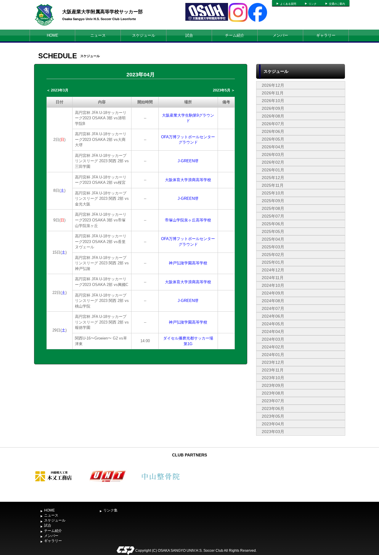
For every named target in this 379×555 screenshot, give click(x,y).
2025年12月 (273, 177)
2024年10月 (273, 285)
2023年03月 (273, 431)
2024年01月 (273, 354)
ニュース (98, 35)
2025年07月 (273, 216)
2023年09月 (273, 385)
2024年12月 (273, 270)
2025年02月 (273, 254)
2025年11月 (273, 185)
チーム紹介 (234, 35)
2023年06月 (273, 408)
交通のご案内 (337, 3)
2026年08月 (273, 116)
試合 (189, 35)
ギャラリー (325, 35)
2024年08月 (273, 300)
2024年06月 (273, 316)
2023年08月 (273, 393)
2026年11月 (273, 93)
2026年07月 (273, 123)
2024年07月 (273, 308)
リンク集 (110, 510)
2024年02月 (273, 347)
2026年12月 (273, 85)
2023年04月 (273, 424)
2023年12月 (273, 362)
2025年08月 (273, 208)
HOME (52, 35)
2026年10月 (273, 100)
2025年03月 (273, 246)
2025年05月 (273, 231)
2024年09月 (273, 293)
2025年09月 (273, 200)
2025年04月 (273, 239)
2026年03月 (273, 154)
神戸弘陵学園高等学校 (188, 263)
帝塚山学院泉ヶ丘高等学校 (188, 220)
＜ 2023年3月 (57, 90)
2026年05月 (273, 139)
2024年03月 (273, 339)
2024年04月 (273, 331)
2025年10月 (273, 193)
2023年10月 (273, 377)
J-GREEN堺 (188, 161)
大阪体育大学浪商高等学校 (188, 180)
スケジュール (143, 35)
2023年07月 (273, 400)
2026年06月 (273, 131)
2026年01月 (273, 170)
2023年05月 (273, 416)
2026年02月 (273, 162)
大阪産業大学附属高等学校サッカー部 (102, 11)
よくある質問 (288, 3)
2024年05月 (273, 323)
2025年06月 (273, 223)
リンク (313, 3)
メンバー (280, 35)
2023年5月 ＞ (224, 90)
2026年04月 (273, 146)
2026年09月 (273, 108)
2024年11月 (273, 277)
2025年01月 (273, 262)
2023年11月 (273, 370)
